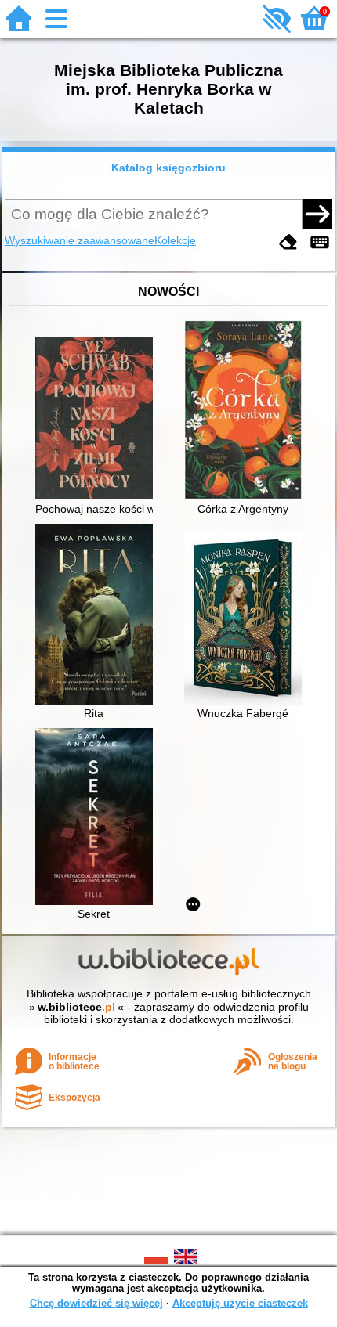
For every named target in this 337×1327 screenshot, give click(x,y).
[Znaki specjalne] (319, 242)
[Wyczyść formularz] (288, 242)
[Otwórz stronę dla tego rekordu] (98, 420)
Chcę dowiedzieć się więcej (96, 1303)
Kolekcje (175, 240)
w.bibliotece (76, 1007)
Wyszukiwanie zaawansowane (79, 240)
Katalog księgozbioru (168, 167)
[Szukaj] (317, 214)
